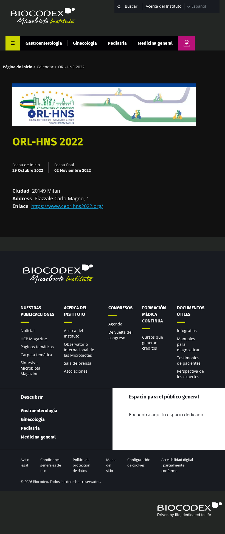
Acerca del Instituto (163, 6)
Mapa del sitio (111, 465)
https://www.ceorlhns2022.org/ (67, 206)
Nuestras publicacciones (37, 311)
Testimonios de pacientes (189, 360)
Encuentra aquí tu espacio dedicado (166, 415)
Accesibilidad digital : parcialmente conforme (177, 465)
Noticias (28, 330)
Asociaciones (76, 371)
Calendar (45, 66)
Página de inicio (17, 66)
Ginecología (85, 43)
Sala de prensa (77, 363)
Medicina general (155, 43)
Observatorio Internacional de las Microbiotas (79, 350)
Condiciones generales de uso (50, 465)
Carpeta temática (36, 354)
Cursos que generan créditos (152, 343)
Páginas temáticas (37, 346)
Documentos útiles (190, 311)
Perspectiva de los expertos (190, 374)
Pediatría (117, 43)
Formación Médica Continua (154, 314)
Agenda (115, 324)
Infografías (187, 330)
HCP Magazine (34, 338)
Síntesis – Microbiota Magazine (30, 368)
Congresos (120, 307)
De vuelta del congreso (120, 335)
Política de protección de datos (81, 465)
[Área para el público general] (186, 43)
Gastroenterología (44, 43)
